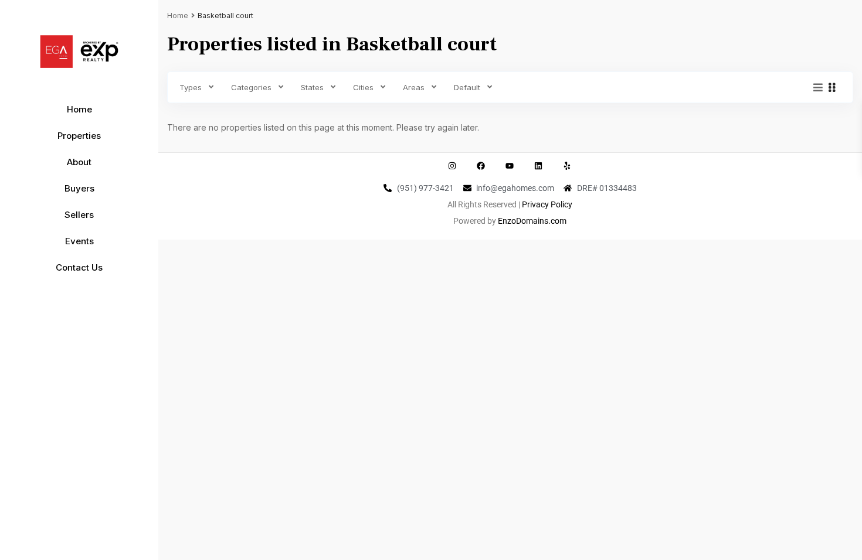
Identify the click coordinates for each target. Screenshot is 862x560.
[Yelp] (567, 166)
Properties (79, 135)
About (79, 162)
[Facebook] (481, 166)
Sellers (79, 214)
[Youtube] (509, 166)
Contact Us (79, 267)
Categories (251, 87)
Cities (363, 87)
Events (79, 241)
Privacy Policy (547, 204)
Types (190, 87)
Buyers (79, 188)
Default (467, 87)
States (312, 87)
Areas (414, 87)
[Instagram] (452, 166)
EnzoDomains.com (532, 221)
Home (79, 109)
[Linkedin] (538, 166)
